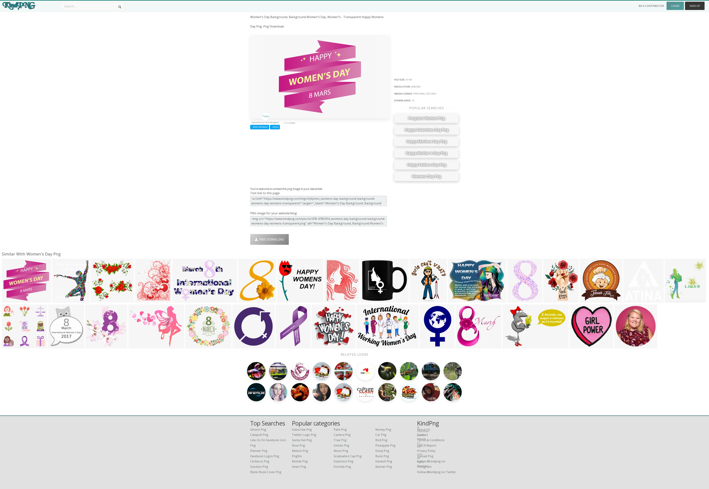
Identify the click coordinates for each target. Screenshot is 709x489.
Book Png (382, 456)
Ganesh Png (383, 461)
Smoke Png (341, 445)
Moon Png (341, 451)
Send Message (260, 127)
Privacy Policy (426, 451)
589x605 (587, 300)
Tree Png (340, 440)
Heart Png (299, 467)
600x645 (630, 300)
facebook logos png (264, 456)
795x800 (97, 300)
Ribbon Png (300, 451)
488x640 (331, 300)
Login (675, 6)
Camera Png (342, 435)
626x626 (550, 300)
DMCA (274, 127)
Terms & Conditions (431, 440)
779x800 (283, 346)
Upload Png (425, 456)
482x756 (514, 300)
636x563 (9, 300)
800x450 (239, 346)
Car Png (380, 435)
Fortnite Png (342, 467)
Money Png (383, 430)
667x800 (55, 346)
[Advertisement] (320, 157)
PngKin (297, 456)
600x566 (462, 346)
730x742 (621, 346)
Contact (422, 435)
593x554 (192, 346)
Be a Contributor (651, 6)
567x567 (672, 300)
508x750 (427, 346)
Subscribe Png (302, 430)
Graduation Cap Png (348, 456)
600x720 (142, 300)
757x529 (363, 346)
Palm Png (340, 430)
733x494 (179, 300)
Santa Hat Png (302, 440)
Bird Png (381, 440)
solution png (259, 467)
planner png (258, 451)
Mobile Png (300, 461)
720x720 (245, 300)
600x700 (59, 300)
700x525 (455, 300)
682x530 (284, 300)
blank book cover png (265, 472)
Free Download (271, 239)
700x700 (367, 300)
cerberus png (259, 461)
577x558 (318, 346)
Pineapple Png (385, 445)
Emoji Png (382, 451)
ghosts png (258, 430)
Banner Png (383, 467)
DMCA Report (426, 445)
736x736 (576, 346)
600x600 (417, 300)
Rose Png (298, 445)
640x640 (92, 346)
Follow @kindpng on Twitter (436, 472)
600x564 (9, 346)
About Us (423, 430)
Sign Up (695, 6)
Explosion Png (343, 461)
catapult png (259, 435)
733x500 (509, 346)
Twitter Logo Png (304, 435)
